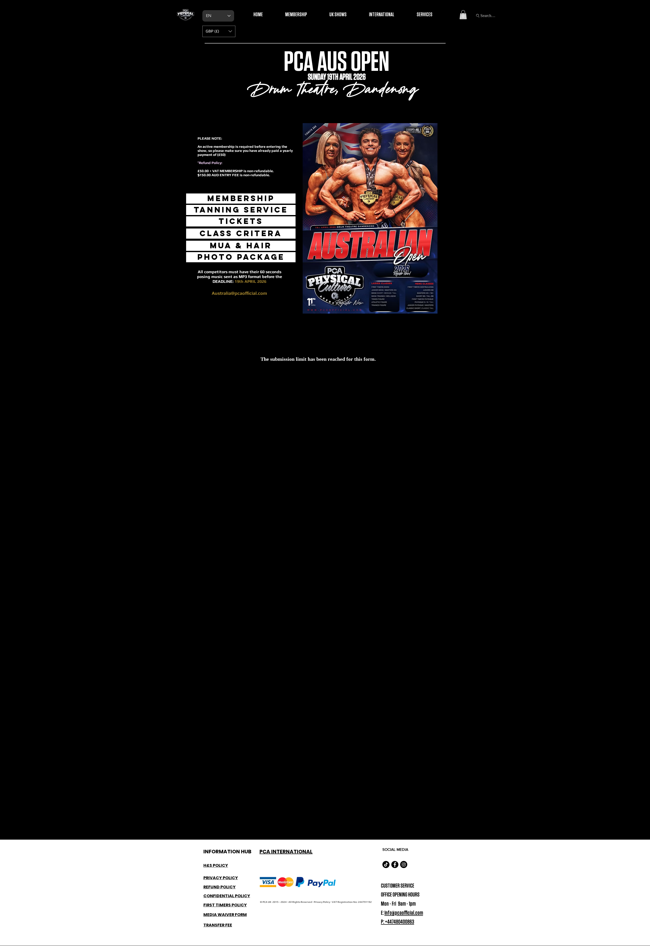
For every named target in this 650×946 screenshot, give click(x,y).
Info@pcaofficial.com (403, 913)
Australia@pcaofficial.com (239, 293)
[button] (463, 14)
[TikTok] (385, 864)
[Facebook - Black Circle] (394, 864)
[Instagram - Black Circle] (403, 864)
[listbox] (218, 31)
